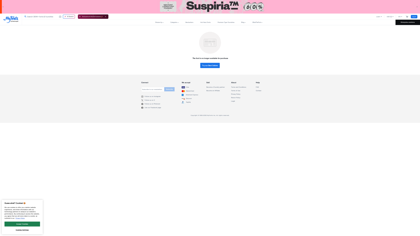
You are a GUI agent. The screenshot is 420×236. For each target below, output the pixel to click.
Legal (233, 101)
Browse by (158, 22)
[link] (25, 16)
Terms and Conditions (238, 87)
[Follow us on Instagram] (143, 97)
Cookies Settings (22, 230)
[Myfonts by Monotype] (11, 19)
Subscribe (169, 89)
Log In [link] (414, 16)
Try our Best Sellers (210, 65)
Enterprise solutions (408, 22)
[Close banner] (105, 17)
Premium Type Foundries (226, 22)
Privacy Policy (235, 94)
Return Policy (235, 98)
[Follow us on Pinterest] (143, 104)
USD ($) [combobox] (389, 17)
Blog (242, 22)
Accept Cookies (22, 224)
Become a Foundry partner (215, 87)
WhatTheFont (256, 22)
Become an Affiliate (213, 91)
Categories (173, 22)
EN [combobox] (399, 17)
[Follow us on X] (143, 100)
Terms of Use (235, 91)
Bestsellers (189, 22)
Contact (258, 91)
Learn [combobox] (378, 17)
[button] (2, 6)
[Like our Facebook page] (143, 108)
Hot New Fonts (205, 22)
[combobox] (49, 17)
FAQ (257, 87)
